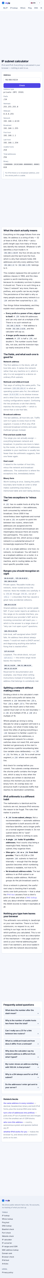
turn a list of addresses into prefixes (19, 1113)
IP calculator (7, 1240)
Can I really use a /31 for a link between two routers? (18, 1032)
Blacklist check (8, 1229)
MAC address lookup (10, 1250)
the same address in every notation (18, 1103)
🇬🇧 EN (33, 3)
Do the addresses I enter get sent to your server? (21, 1086)
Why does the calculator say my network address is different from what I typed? (20, 1054)
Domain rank (7, 1253)
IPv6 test (11, 894)
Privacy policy (7, 1272)
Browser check (8, 1257)
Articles (5, 1264)
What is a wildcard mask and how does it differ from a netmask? (20, 1042)
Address (7, 75)
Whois (22, 8)
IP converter (7, 1243)
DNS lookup (31, 897)
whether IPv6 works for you (15, 1132)
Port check (6, 1233)
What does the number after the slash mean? (19, 1011)
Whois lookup (7, 1219)
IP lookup (14, 8)
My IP (5, 8)
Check (22, 85)
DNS (36, 8)
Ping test (5, 1222)
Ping (30, 8)
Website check (8, 1236)
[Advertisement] (22, 35)
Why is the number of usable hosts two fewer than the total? (20, 1022)
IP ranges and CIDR (9, 1246)
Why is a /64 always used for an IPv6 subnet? (21, 1075)
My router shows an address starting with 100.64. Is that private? (21, 1065)
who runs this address (13, 1122)
